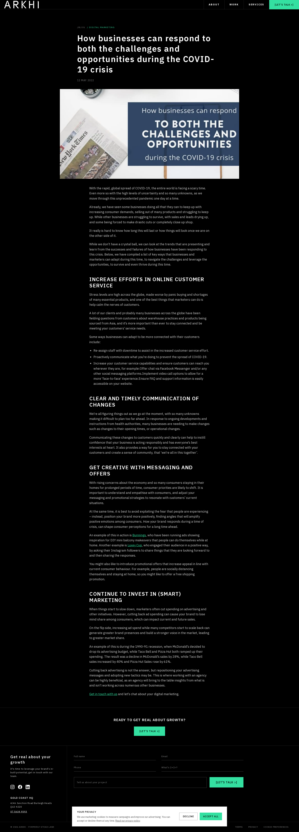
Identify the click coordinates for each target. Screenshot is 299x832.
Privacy (253, 827)
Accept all (211, 816)
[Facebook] (20, 787)
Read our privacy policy (127, 820)
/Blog (81, 27)
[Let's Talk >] (284, 4)
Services (256, 4)
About (214, 4)
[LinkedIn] (28, 787)
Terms (239, 827)
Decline (188, 816)
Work (234, 4)
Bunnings (139, 535)
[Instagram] (12, 787)
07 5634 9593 (18, 811)
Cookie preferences (276, 827)
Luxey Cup (135, 545)
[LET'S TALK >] (226, 782)
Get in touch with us (103, 694)
